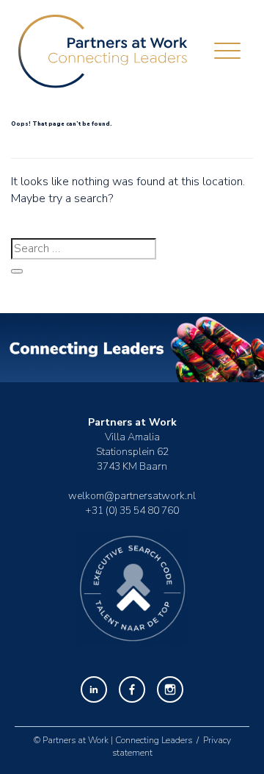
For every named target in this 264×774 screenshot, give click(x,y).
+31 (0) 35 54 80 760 (132, 510)
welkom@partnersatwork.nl (132, 496)
